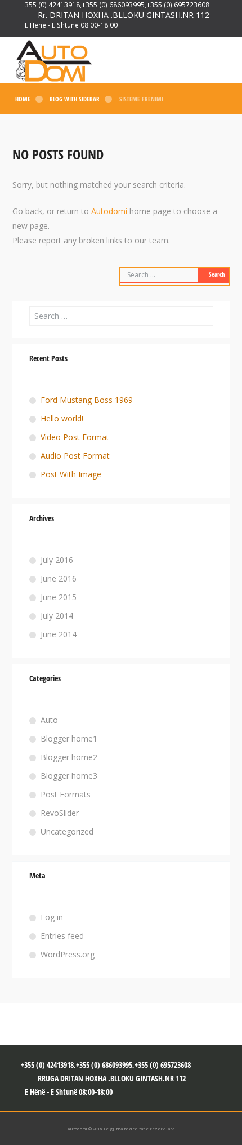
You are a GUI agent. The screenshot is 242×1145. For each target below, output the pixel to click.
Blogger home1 (69, 738)
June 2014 (59, 634)
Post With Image (71, 474)
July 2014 (57, 615)
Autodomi (109, 211)
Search (217, 274)
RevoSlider (60, 812)
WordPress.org (68, 954)
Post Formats (66, 794)
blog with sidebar (75, 99)
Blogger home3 (69, 775)
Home (22, 99)
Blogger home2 (69, 757)
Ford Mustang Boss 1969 (87, 399)
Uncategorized (67, 831)
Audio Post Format (75, 455)
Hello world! (62, 418)
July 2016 (57, 559)
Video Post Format (75, 437)
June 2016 (59, 578)
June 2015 (59, 597)
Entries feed (62, 935)
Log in (52, 917)
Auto (49, 719)
